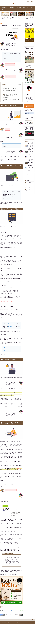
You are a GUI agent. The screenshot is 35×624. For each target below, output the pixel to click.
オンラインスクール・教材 (28, 177)
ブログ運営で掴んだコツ (7, 97)
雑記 (31, 7)
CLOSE (20, 84)
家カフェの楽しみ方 (28, 190)
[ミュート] (31, 135)
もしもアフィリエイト (6, 348)
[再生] (25, 135)
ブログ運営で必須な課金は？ (8, 95)
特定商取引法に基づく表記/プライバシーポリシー (8, 622)
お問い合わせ (17, 622)
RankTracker (6, 93)
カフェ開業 (19, 7)
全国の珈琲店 (4, 7)
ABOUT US (4, 9)
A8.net (4, 347)
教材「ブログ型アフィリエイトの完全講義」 (11, 94)
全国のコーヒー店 (28, 187)
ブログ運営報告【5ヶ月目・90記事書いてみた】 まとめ (12, 100)
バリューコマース (6, 350)
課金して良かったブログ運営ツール (9, 90)
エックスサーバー (10, 323)
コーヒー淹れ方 (28, 182)
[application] (29, 133)
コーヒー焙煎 (12, 7)
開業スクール (25, 7)
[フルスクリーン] (32, 135)
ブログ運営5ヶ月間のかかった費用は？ (9, 88)
